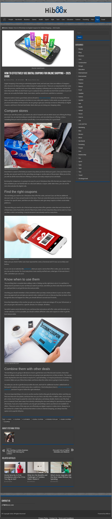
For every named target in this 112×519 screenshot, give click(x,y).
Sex (80, 158)
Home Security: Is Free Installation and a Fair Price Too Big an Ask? (14, 477)
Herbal (81, 110)
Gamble (81, 93)
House (11, 28)
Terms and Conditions (66, 518)
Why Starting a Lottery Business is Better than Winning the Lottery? (17, 451)
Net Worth (18, 19)
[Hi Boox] (56, 9)
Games (34, 19)
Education (70, 19)
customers (26, 419)
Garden (81, 100)
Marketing (82, 127)
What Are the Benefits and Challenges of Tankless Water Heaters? (37, 477)
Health (41, 19)
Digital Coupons (38, 419)
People (11, 19)
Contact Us (53, 518)
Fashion (78, 19)
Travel (103, 19)
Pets (92, 19)
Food (80, 90)
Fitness (81, 86)
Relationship (82, 155)
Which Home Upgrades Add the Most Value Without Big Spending (61, 477)
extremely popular (52, 419)
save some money (44, 98)
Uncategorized (83, 178)
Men (80, 131)
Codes (9, 419)
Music (80, 137)
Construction (83, 62)
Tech (57, 19)
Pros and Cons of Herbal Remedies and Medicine (61, 450)
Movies (81, 134)
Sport (47, 19)
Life (80, 120)
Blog (80, 52)
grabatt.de (27, 269)
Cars (63, 19)
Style (52, 19)
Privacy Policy (43, 518)
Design (81, 66)
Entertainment (83, 73)
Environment (82, 76)
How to (34, 80)
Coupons (17, 419)
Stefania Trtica (10, 80)
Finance (81, 83)
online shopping (66, 419)
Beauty (81, 49)
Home (4, 19)
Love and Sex (83, 124)
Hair (80, 103)
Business (27, 19)
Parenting (86, 19)
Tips (97, 19)
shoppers (7, 422)
